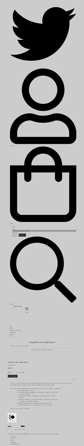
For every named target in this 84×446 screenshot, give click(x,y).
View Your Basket (35, 349)
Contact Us (13, 332)
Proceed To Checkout (47, 349)
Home (11, 326)
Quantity (9, 372)
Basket (15, 235)
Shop (11, 328)
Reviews (12, 334)
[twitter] (43, 66)
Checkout (22, 235)
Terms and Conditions (15, 330)
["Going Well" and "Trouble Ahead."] (9, 356)
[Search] (26, 308)
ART (17, 345)
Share (15, 429)
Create (56, 433)
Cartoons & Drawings (24, 345)
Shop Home (13, 345)
